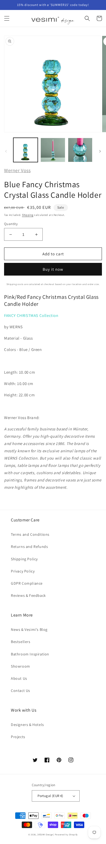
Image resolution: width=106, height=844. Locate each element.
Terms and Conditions (30, 534)
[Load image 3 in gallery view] (80, 150)
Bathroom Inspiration (30, 654)
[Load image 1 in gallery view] (25, 150)
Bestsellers (20, 641)
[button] (7, 18)
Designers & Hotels (27, 724)
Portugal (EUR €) (50, 795)
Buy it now (53, 269)
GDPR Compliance (27, 583)
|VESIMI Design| (45, 834)
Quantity (11, 224)
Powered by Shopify (66, 834)
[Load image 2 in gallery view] (52, 150)
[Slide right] (100, 151)
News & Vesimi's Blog (29, 629)
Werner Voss (17, 170)
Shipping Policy (24, 559)
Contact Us (20, 690)
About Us (19, 678)
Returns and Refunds (29, 546)
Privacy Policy (23, 571)
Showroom (20, 666)
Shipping (27, 215)
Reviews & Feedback (28, 595)
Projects (18, 736)
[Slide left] (6, 151)
